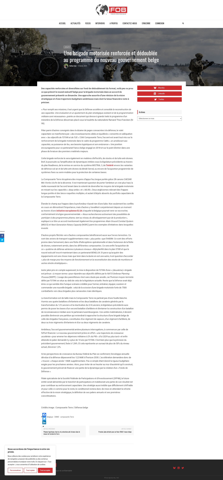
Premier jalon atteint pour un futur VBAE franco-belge (114, 432)
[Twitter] (44, 418)
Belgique (50, 417)
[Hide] (43, 426)
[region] (30, 460)
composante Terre (67, 417)
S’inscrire (146, 23)
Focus (88, 23)
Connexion (159, 23)
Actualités (75, 23)
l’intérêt (109, 165)
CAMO (56, 417)
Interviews (100, 23)
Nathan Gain (72, 66)
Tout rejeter (30, 470)
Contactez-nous (130, 23)
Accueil (62, 23)
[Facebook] (44, 415)
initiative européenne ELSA (69, 210)
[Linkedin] (44, 422)
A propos (114, 23)
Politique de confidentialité (62, 471)
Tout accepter (45, 470)
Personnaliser (15, 470)
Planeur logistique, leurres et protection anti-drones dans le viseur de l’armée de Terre (62, 433)
